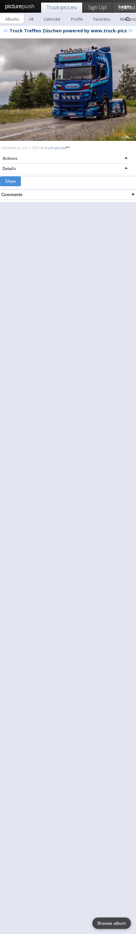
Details (9, 168)
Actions (10, 158)
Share (10, 181)
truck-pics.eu (55, 147)
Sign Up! (97, 7)
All (31, 19)
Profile (77, 19)
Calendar (52, 19)
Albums (12, 19)
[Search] (128, 19)
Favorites (101, 19)
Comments (11, 194)
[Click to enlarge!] (68, 89)
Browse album (111, 923)
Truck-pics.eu (61, 7)
